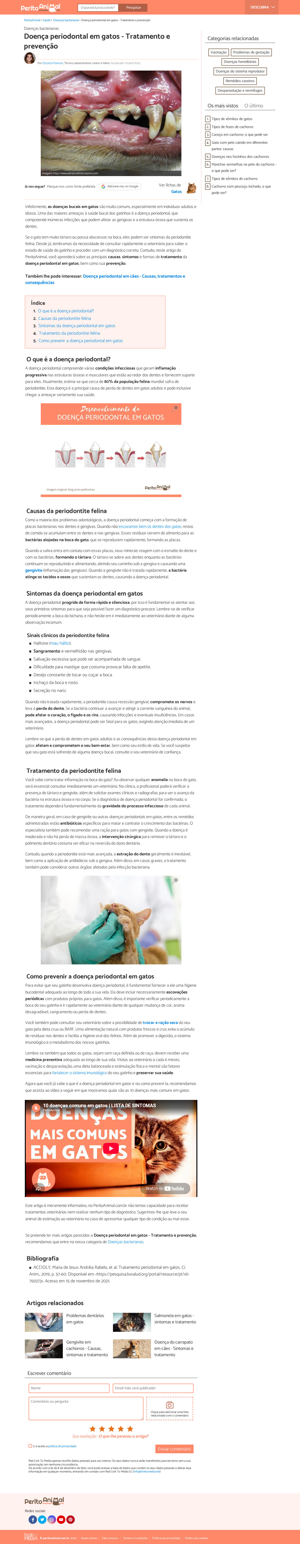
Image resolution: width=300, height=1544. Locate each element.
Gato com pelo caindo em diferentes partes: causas (240, 146)
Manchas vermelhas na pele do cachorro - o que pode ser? (244, 167)
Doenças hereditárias (240, 62)
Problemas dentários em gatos (85, 1319)
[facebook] (33, 1519)
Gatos (176, 192)
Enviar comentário (174, 1449)
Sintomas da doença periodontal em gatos (76, 325)
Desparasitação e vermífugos (240, 90)
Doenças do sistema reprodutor (240, 71)
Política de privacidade (166, 1538)
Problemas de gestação (251, 52)
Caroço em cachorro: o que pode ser (240, 135)
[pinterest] (70, 1519)
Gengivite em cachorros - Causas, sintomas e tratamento (87, 1348)
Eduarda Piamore (52, 63)
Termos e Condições (135, 1538)
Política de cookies (196, 1538)
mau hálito (60, 643)
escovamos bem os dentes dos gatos (150, 526)
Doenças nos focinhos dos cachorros (240, 157)
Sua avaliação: (84, 1436)
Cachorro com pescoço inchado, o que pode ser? (241, 189)
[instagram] (51, 1519)
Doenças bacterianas (66, 20)
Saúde (46, 20)
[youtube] (61, 1519)
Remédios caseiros (240, 81)
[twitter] (42, 1519)
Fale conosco (110, 1538)
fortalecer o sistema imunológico (79, 1072)
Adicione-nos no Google (122, 186)
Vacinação (219, 52)
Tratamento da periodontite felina (69, 333)
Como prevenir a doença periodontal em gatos (81, 340)
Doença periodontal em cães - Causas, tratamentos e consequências (105, 279)
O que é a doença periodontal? (66, 311)
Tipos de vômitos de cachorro (235, 179)
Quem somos (89, 1538)
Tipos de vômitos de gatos (232, 119)
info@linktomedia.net (147, 1471)
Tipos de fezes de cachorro (232, 127)
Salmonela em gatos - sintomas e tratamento (175, 1319)
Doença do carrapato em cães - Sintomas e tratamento (174, 1348)
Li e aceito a (54, 1446)
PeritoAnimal (32, 20)
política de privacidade (62, 1446)
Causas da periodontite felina (64, 318)
